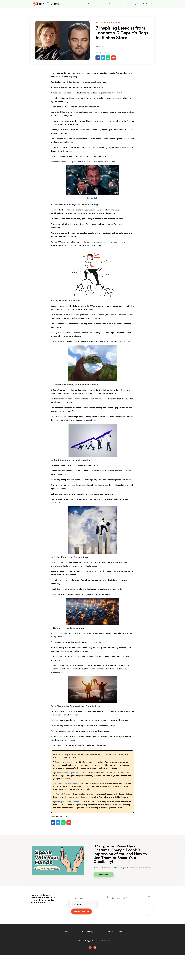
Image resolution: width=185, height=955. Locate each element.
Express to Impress (63, 762)
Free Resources (111, 4)
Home (90, 4)
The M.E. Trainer (63, 794)
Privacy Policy (87, 931)
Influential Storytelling (65, 783)
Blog (134, 4)
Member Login (145, 4)
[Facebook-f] (90, 947)
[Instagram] (94, 947)
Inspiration (115, 22)
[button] (97, 57)
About (99, 4)
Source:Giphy (92, 198)
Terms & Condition (114, 931)
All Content (101, 22)
